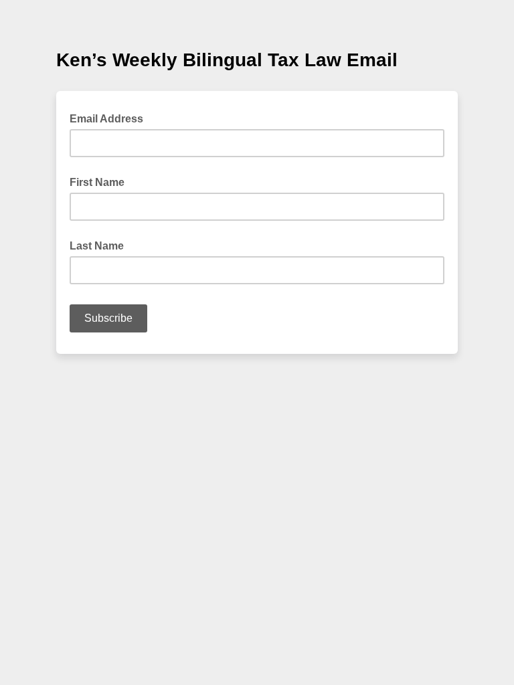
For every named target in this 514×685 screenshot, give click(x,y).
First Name (97, 182)
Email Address (110, 117)
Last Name (97, 246)
